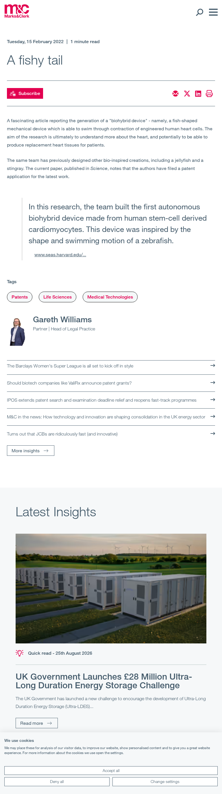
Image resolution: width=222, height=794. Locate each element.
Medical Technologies (110, 297)
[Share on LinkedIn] (198, 93)
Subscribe (29, 93)
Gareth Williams (62, 319)
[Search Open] (199, 12)
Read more (31, 723)
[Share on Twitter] (187, 93)
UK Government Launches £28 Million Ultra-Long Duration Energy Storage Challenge (104, 680)
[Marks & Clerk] (16, 16)
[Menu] (212, 12)
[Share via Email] (175, 93)
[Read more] (111, 588)
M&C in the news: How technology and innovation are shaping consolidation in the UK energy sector (106, 416)
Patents (20, 297)
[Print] (209, 93)
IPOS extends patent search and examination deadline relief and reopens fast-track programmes (102, 400)
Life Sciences (57, 297)
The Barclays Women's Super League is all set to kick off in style (70, 365)
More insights (26, 450)
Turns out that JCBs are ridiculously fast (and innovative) (62, 433)
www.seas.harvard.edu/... (60, 254)
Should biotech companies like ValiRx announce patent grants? (69, 382)
